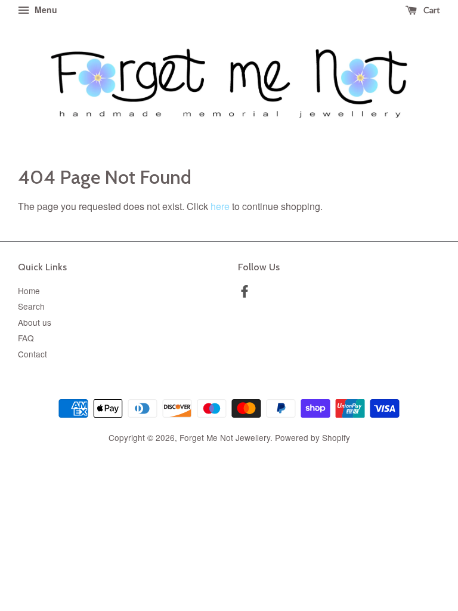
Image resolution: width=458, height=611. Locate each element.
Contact (32, 354)
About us (34, 322)
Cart (431, 10)
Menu (44, 10)
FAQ (26, 338)
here (220, 206)
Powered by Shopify (312, 437)
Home (29, 291)
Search (31, 306)
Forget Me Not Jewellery (225, 437)
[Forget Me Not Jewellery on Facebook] (244, 293)
